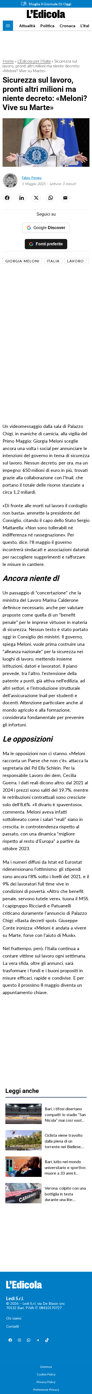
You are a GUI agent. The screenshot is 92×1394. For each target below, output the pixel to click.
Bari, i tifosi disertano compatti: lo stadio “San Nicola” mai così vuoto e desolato (65, 1114)
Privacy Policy (46, 1382)
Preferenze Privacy (46, 1389)
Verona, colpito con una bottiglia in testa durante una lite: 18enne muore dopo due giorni (65, 1194)
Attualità (27, 25)
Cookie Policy (46, 1374)
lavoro (75, 261)
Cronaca (67, 25)
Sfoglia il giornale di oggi (50, 4)
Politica (47, 25)
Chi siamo (13, 1318)
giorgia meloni (22, 261)
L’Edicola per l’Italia (34, 60)
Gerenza (46, 1367)
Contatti (12, 1326)
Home (8, 60)
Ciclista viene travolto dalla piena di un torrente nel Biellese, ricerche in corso (64, 1141)
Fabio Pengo (32, 177)
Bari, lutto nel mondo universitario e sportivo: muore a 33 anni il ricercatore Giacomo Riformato (65, 1167)
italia (53, 261)
